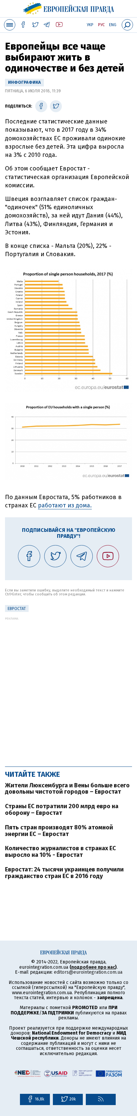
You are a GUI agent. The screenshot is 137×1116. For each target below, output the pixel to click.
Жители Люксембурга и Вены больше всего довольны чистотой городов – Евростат (67, 789)
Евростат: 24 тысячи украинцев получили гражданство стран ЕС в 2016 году (64, 873)
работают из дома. (65, 505)
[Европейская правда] (68, 8)
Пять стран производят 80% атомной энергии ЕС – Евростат (59, 831)
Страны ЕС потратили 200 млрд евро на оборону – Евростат (61, 809)
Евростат (17, 608)
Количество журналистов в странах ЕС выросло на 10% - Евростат (60, 852)
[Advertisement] (68, 688)
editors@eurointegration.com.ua (88, 972)
